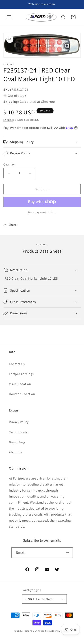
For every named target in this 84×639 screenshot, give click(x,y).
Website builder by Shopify (54, 630)
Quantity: (9, 164)
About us (15, 452)
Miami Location (20, 384)
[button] (9, 17)
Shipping (8, 119)
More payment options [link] (42, 212)
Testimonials (18, 432)
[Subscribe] (68, 552)
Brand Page (17, 442)
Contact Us (17, 364)
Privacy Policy (18, 422)
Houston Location (22, 394)
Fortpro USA (31, 630)
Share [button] (13, 225)
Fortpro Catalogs (21, 374)
